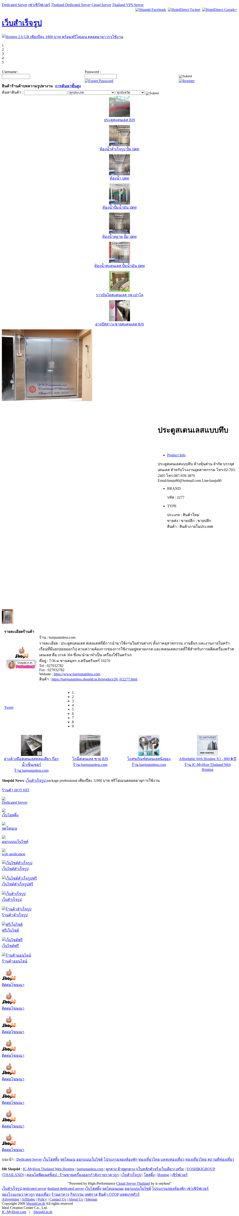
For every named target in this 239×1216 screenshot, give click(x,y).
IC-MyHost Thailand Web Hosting (48, 1169)
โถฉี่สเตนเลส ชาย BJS (90, 759)
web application (13, 854)
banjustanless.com (90, 1169)
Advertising (10, 1199)
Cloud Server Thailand (133, 1183)
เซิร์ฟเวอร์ (180, 1175)
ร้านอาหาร (60, 1194)
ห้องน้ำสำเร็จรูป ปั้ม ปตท (119, 149)
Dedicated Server (14, 5)
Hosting (163, 1175)
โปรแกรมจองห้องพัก (120, 1159)
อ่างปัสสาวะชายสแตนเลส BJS (119, 324)
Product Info (176, 455)
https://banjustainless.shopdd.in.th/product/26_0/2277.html (94, 679)
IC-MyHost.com (14, 1212)
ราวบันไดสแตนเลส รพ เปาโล (119, 295)
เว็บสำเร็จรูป (22, 23)
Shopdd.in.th (35, 1203)
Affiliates (28, 1199)
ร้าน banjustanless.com (31, 770)
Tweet (8, 707)
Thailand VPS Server (128, 5)
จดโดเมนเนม (113, 1189)
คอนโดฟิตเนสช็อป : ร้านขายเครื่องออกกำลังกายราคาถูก (73, 1175)
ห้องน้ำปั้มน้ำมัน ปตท (119, 207)
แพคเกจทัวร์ (130, 1194)
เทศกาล (91, 1194)
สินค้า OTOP (108, 1194)
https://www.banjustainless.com (77, 674)
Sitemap (91, 1199)
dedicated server (34, 1189)
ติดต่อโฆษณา (13, 985)
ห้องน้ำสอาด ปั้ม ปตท (119, 237)
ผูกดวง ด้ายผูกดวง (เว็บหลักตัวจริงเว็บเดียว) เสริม (145, 1169)
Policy (42, 1199)
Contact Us (57, 1199)
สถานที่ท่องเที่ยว (220, 1159)
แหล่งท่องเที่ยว (172, 1159)
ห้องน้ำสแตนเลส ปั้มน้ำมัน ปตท (119, 266)
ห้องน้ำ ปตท (119, 178)
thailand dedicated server (65, 1189)
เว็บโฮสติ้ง (10, 815)
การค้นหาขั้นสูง (68, 86)
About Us (75, 1199)
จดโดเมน (9, 828)
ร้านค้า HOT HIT (15, 790)
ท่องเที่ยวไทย (149, 1159)
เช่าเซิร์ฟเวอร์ (39, 5)
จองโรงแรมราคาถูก (18, 1194)
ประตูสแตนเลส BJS (119, 120)
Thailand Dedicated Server (71, 5)
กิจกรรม (77, 1194)
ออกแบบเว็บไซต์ (15, 842)
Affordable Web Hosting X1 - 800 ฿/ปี (207, 759)
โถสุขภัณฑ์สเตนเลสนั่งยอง (149, 759)
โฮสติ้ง (149, 1175)
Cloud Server (101, 5)
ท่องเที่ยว (43, 1194)
